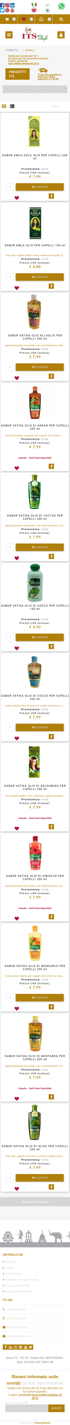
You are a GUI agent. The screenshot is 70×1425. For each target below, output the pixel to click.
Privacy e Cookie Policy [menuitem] (17, 1285)
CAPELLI (30, 50)
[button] (56, 1408)
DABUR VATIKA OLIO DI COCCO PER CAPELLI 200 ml (35, 697)
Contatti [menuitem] (9, 1267)
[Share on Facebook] (51, 196)
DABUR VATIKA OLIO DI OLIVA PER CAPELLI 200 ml (35, 1148)
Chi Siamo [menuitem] (10, 1261)
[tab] (6, 106)
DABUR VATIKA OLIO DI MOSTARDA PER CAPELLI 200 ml (35, 1057)
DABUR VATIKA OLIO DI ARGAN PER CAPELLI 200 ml (35, 427)
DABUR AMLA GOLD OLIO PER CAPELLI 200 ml (35, 157)
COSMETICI (11, 50)
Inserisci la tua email (16, 1402)
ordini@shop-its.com (18, 1336)
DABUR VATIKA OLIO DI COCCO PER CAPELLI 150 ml (35, 607)
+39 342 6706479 (16, 1309)
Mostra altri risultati (35, 1202)
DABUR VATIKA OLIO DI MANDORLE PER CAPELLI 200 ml (35, 967)
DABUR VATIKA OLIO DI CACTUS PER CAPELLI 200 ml (35, 517)
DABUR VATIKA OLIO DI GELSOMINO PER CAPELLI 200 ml (35, 787)
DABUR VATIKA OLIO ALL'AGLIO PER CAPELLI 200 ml (35, 337)
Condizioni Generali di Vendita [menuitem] (21, 1279)
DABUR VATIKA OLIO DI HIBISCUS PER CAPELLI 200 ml (35, 877)
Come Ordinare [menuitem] (13, 1273)
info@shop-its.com (17, 1327)
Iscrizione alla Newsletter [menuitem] (19, 1291)
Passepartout (42, 1422)
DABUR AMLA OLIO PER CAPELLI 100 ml (35, 245)
